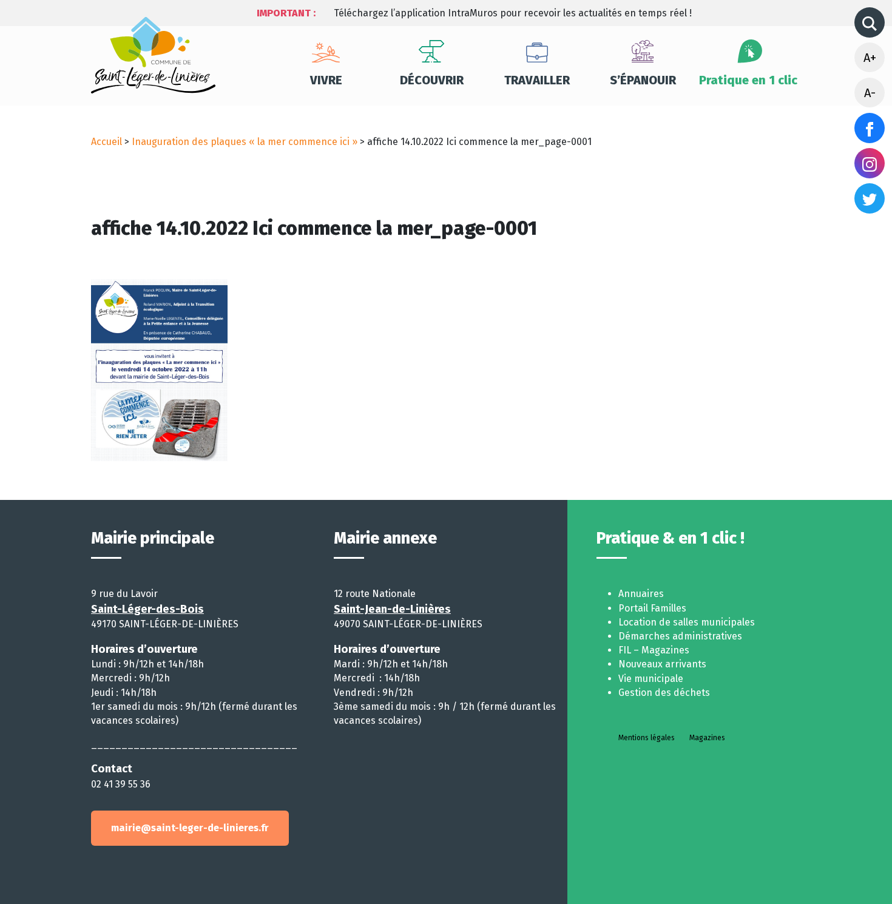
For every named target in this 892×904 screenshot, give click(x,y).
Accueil (106, 141)
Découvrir (432, 80)
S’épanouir (643, 80)
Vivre (326, 80)
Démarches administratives (680, 636)
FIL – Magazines (653, 650)
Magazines (707, 738)
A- (870, 93)
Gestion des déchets (664, 692)
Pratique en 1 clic (748, 80)
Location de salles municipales (686, 622)
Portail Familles (652, 608)
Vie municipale (650, 678)
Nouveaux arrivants (662, 664)
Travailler (537, 80)
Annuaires (641, 593)
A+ (869, 57)
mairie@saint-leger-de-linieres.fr (190, 828)
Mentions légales (646, 738)
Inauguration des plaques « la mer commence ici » (244, 141)
